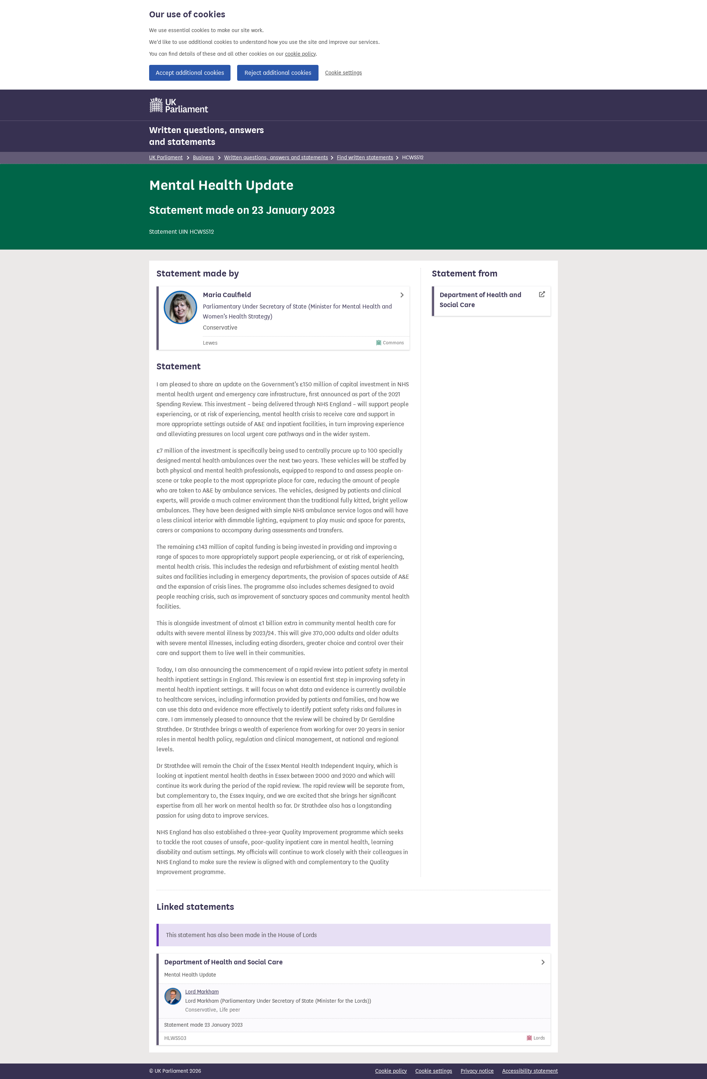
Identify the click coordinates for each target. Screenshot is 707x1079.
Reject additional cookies (278, 72)
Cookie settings (343, 73)
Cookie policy (391, 1071)
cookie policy (300, 54)
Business (203, 157)
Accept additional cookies (190, 72)
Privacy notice (477, 1071)
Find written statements (365, 157)
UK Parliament (166, 157)
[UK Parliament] (179, 105)
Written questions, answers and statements (206, 136)
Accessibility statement (530, 1071)
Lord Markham (202, 992)
